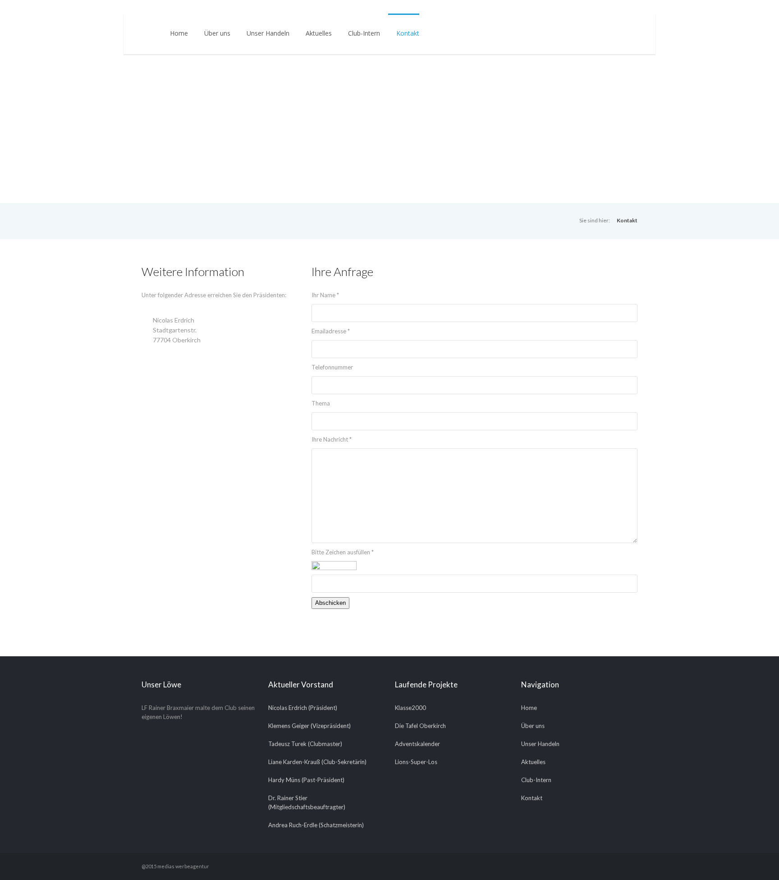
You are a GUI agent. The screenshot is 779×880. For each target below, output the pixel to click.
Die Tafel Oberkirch (420, 725)
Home (179, 33)
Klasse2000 (410, 707)
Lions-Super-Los (416, 761)
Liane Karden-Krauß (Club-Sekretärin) (317, 761)
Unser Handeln (268, 33)
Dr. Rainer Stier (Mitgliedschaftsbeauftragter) (306, 802)
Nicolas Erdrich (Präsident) (302, 707)
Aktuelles (319, 33)
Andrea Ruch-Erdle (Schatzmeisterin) (316, 825)
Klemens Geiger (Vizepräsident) (309, 725)
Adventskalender (417, 743)
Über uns (217, 33)
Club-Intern (364, 33)
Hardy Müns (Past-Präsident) (306, 779)
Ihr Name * (325, 295)
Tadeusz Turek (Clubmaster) (305, 743)
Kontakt (407, 33)
